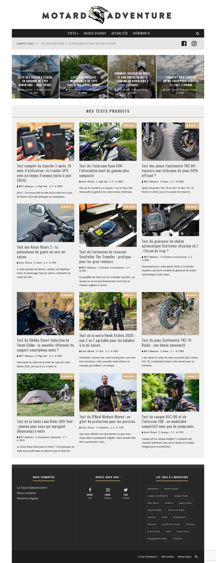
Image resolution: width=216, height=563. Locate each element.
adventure (153, 488)
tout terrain (153, 531)
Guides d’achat (95, 33)
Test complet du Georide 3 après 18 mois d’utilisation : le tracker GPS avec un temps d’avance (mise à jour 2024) (44, 173)
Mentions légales (28, 498)
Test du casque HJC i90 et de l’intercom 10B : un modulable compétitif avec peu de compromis (168, 421)
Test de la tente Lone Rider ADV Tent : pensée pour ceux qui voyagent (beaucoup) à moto (45, 426)
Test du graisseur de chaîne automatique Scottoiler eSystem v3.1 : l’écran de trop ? (170, 245)
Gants (39, 262)
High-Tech (42, 186)
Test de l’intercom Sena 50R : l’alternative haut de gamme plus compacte (104, 170)
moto (164, 517)
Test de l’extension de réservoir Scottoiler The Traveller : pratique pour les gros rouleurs (105, 256)
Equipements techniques (49, 437)
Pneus (166, 181)
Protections (104, 427)
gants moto (185, 503)
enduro (169, 503)
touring (190, 524)
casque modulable (157, 495)
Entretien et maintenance (112, 267)
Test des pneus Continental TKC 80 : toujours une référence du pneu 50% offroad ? (170, 170)
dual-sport (153, 503)
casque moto (181, 495)
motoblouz (179, 517)
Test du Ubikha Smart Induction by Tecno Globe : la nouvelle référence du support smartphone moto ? (45, 344)
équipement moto (157, 538)
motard (151, 517)
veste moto (183, 531)
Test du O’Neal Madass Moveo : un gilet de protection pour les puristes (107, 419)
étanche (177, 538)
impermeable (154, 510)
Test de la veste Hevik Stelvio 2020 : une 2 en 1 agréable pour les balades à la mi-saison (107, 340)
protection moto (171, 524)
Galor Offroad (87, 181)
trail (168, 531)
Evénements (141, 33)
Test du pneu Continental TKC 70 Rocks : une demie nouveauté (166, 342)
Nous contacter (26, 493)
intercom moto (176, 510)
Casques (165, 432)
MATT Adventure (26, 186)
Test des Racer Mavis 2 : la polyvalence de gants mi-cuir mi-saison (78, 43)
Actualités (120, 33)
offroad (151, 524)
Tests (72, 33)
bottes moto (171, 488)
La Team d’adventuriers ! (32, 488)
